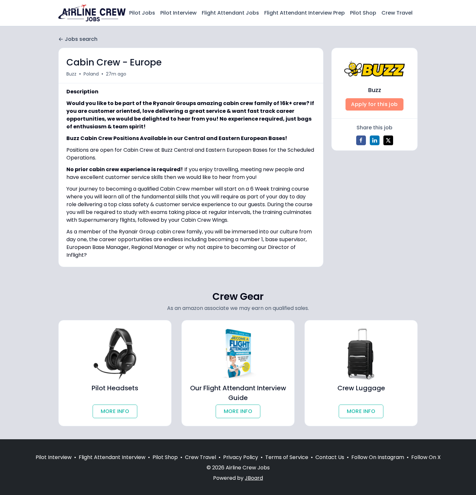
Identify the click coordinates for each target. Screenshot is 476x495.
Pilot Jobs (142, 13)
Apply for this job (374, 104)
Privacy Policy (240, 457)
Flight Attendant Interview (112, 457)
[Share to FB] (361, 140)
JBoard (254, 478)
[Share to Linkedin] (375, 140)
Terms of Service (286, 457)
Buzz (71, 74)
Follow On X (426, 457)
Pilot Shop (363, 13)
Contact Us (329, 457)
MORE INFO (115, 411)
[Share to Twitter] (388, 140)
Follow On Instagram (377, 457)
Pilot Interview (178, 13)
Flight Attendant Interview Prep (304, 13)
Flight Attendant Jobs (230, 13)
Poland (91, 74)
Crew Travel (397, 13)
